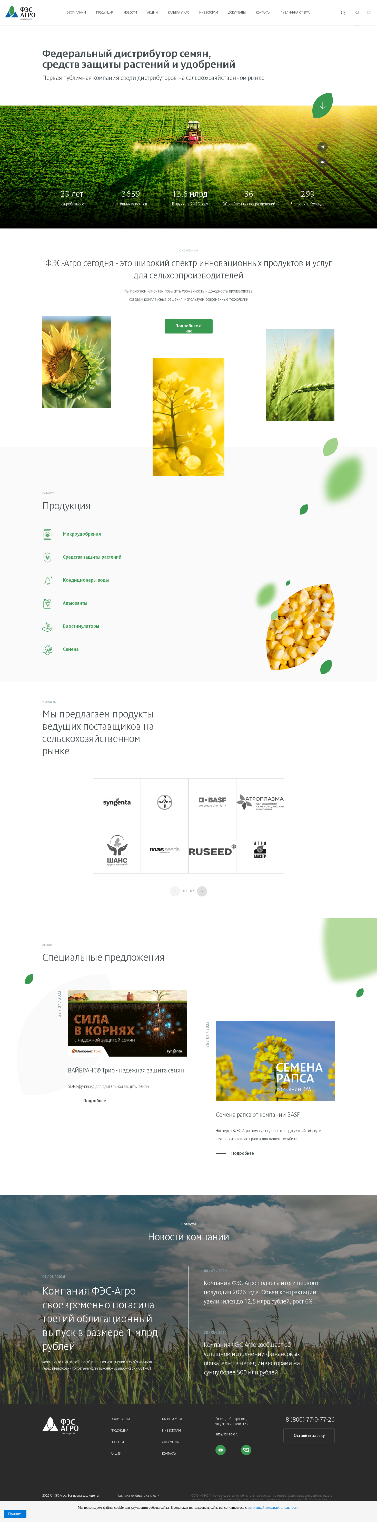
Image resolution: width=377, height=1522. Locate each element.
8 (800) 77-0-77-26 (310, 1420)
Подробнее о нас (188, 328)
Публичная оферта (295, 12)
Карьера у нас (178, 12)
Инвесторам (208, 12)
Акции (152, 12)
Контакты (263, 12)
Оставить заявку (309, 1436)
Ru (357, 12)
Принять (15, 1514)
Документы (237, 12)
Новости (130, 12)
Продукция (105, 12)
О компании (76, 12)
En (369, 12)
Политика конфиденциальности (138, 1495)
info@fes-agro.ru (227, 1434)
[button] (202, 891)
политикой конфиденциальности (273, 1507)
